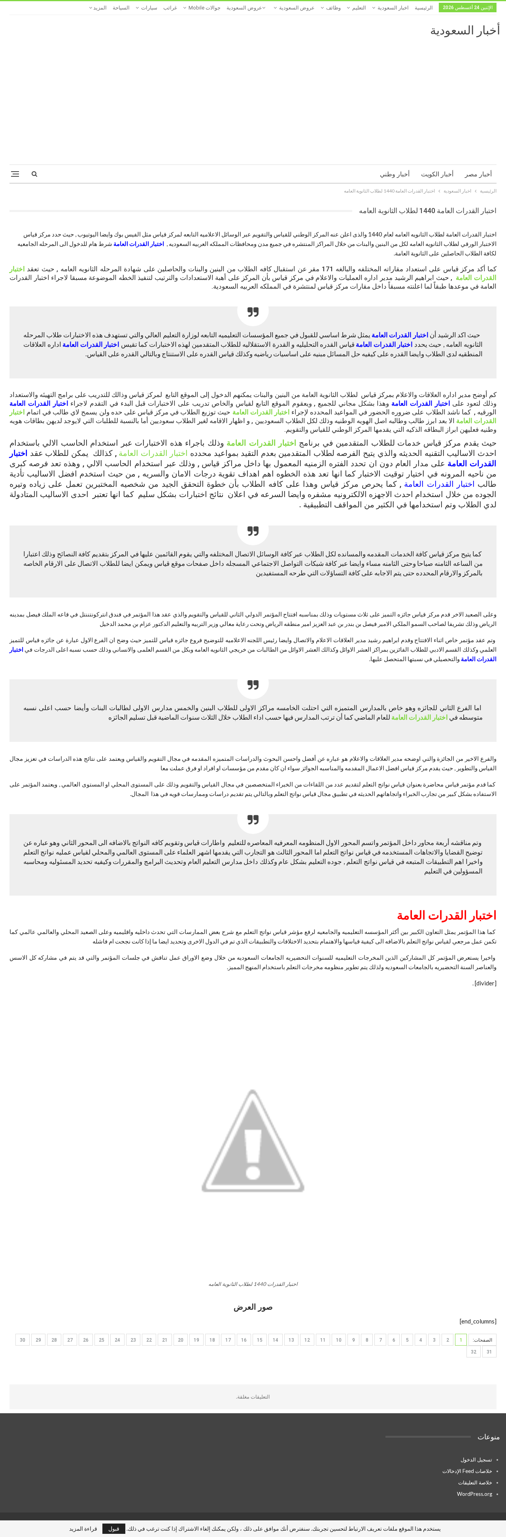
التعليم (359, 8)
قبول (113, 1528)
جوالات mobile (205, 8)
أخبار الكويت (437, 174)
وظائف (333, 8)
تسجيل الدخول (476, 1459)
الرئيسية (424, 8)
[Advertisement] (253, 97)
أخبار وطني (395, 174)
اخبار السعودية (393, 8)
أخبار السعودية (465, 30)
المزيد (99, 8)
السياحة (121, 8)
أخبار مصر (478, 174)
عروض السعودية (297, 8)
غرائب (170, 8)
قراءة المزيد (83, 1528)
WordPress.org (474, 1494)
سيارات (149, 8)
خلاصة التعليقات (475, 1482)
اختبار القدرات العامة (138, 243)
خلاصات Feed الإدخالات (467, 1471)
